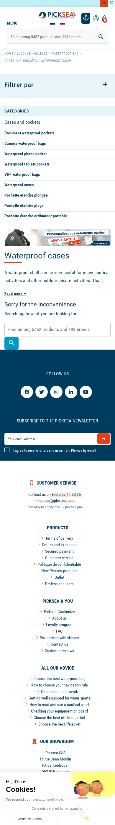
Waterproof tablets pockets (27, 164)
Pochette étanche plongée (26, 195)
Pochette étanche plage (24, 205)
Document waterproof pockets (29, 133)
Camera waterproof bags (25, 143)
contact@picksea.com (57, 500)
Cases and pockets (22, 122)
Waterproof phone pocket (25, 153)
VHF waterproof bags (22, 174)
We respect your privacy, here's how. (35, 799)
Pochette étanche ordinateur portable (35, 215)
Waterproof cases (19, 184)
